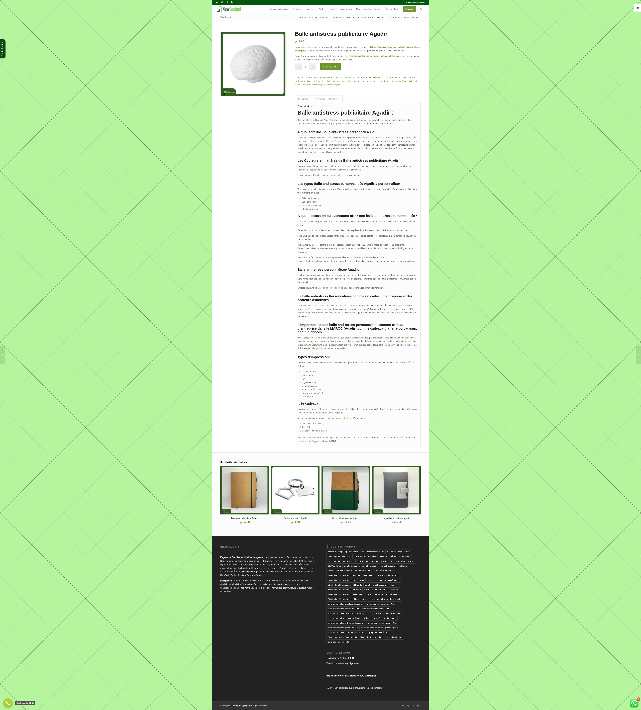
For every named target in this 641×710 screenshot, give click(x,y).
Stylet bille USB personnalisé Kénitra (344, 589)
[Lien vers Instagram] (222, 2)
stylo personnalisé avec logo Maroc (380, 604)
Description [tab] (303, 99)
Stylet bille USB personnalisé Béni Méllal (381, 575)
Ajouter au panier (330, 66)
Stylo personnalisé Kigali (378, 632)
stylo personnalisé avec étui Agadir (343, 608)
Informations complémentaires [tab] (326, 99)
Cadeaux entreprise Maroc (372, 552)
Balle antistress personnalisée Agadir (323, 84)
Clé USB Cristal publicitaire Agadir (371, 561)
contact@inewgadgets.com (347, 663)
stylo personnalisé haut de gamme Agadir (379, 628)
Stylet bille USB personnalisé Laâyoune (381, 589)
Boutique (225, 17)
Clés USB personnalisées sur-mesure (370, 556)
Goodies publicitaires (384, 571)
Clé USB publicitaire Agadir (340, 571)
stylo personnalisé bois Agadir (375, 608)
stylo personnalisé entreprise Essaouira (345, 623)
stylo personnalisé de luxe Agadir (385, 613)
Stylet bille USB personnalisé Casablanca (346, 580)
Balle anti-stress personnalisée (361, 81)
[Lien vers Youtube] (217, 2)
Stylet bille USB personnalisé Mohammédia (347, 599)
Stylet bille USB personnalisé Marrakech (345, 594)
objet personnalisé (320, 348)
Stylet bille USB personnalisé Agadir (344, 575)
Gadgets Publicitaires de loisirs (372, 77)
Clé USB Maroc (334, 566)
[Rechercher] (421, 9)
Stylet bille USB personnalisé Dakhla (383, 580)
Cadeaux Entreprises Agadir (345, 77)
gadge (300, 151)
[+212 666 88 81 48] (8, 702)
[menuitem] (279, 9)
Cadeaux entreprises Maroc (399, 552)
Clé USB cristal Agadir (399, 556)
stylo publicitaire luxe (393, 637)
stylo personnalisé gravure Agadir (343, 628)
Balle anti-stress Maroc (337, 81)
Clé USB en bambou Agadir (401, 561)
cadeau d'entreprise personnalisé (343, 552)
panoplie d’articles (343, 417)
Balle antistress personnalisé (319, 77)
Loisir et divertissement (305, 81)
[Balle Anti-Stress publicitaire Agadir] (2, 355)
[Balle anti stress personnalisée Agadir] (638, 355)
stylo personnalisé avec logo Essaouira (345, 604)
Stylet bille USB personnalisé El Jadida (345, 585)
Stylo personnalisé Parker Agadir (342, 637)
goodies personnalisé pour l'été (401, 77)
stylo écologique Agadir (338, 642)
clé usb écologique (363, 571)
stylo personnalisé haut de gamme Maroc (346, 632)
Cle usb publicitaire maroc (339, 556)
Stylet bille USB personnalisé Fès (379, 585)
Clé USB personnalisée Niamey (394, 566)
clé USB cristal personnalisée (341, 561)
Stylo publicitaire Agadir (370, 637)
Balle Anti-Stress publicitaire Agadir (392, 81)
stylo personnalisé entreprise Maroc (382, 623)
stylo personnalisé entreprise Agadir (380, 618)
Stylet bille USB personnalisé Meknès (383, 594)
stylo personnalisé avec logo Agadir (384, 599)
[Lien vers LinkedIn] (232, 2)
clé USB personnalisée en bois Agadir (360, 566)
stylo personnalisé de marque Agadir (344, 618)
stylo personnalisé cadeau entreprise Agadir (347, 613)
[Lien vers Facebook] (227, 2)
